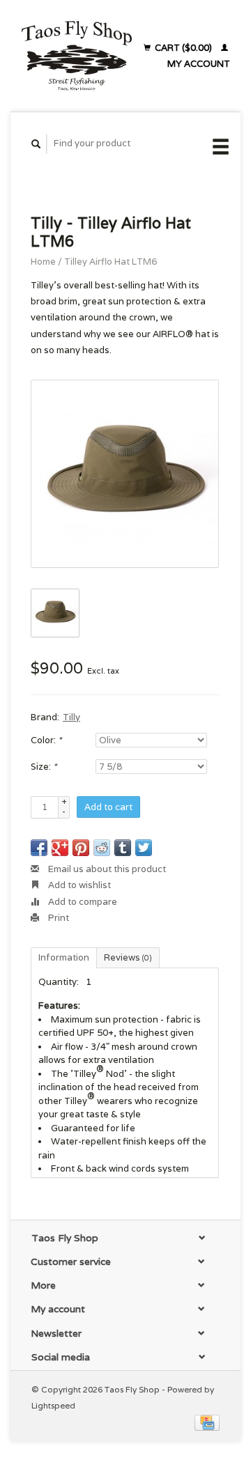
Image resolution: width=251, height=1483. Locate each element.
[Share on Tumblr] (122, 847)
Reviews (128, 957)
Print (57, 918)
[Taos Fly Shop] (76, 56)
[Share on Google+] (60, 847)
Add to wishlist (78, 885)
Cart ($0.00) (183, 48)
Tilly (71, 717)
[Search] (36, 144)
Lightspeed (53, 1405)
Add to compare (81, 902)
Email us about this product (106, 869)
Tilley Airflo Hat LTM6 (110, 261)
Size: (43, 766)
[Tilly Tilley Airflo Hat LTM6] (124, 473)
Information (63, 957)
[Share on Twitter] (143, 847)
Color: (46, 740)
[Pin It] (81, 847)
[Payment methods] (207, 1421)
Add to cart (108, 807)
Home (43, 261)
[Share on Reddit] (101, 847)
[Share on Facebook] (39, 847)
